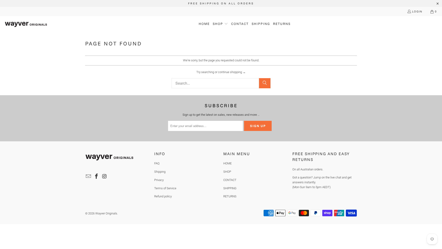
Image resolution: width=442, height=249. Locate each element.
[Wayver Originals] (26, 24)
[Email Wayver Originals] (88, 177)
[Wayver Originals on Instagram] (104, 177)
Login (417, 11)
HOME (227, 163)
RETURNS (229, 196)
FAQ (157, 163)
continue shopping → (232, 72)
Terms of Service (165, 188)
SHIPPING (229, 188)
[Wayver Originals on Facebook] (96, 177)
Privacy (159, 180)
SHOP (227, 171)
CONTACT (229, 180)
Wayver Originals (106, 213)
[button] (220, 24)
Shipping (160, 171)
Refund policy (163, 196)
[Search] (264, 83)
